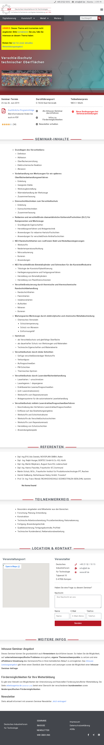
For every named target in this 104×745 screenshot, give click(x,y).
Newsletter (43, 730)
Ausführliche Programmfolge (21, 110)
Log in (98, 2)
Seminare (41, 720)
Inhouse (41, 725)
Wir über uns (43, 735)
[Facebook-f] (88, 735)
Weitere (57, 18)
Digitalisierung (9, 18)
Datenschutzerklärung (80, 725)
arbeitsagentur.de (19, 685)
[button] (102, 9)
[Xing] (94, 735)
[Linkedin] (99, 735)
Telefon (90, 611)
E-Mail (73, 611)
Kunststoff (27, 18)
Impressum (75, 722)
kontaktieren (22, 32)
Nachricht (59, 593)
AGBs (72, 729)
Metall (43, 18)
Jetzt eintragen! (59, 701)
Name (57, 611)
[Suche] (99, 18)
